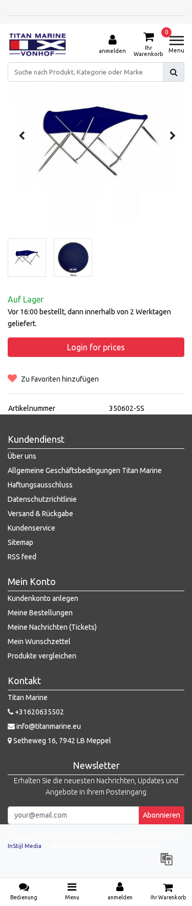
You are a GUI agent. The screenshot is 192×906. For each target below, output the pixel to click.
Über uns (22, 456)
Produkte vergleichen (42, 656)
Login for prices (96, 347)
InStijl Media (24, 846)
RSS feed (22, 557)
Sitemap (20, 542)
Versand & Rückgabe (40, 513)
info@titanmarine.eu (48, 726)
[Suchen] (174, 72)
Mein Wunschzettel (39, 641)
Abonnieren (161, 815)
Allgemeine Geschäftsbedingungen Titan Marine (85, 470)
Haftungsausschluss (40, 485)
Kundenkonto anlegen (43, 598)
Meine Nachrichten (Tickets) (52, 627)
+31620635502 (38, 712)
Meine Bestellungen (40, 613)
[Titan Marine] (38, 44)
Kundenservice (31, 528)
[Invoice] (169, 864)
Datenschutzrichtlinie (42, 499)
